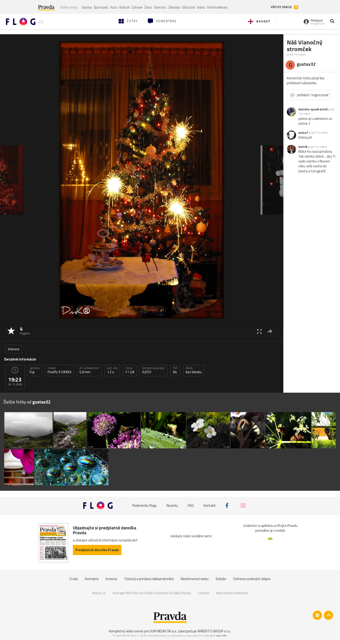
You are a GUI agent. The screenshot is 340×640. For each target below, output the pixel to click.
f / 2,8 (130, 370)
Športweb (101, 7)
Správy (87, 7)
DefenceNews (217, 7)
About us (99, 592)
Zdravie (136, 7)
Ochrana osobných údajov (252, 578)
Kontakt (210, 505)
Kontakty (92, 578)
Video (201, 7)
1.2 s (112, 370)
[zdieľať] (270, 331)
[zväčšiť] (259, 331)
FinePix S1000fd (59, 370)
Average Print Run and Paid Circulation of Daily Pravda (152, 592)
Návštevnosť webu (195, 578)
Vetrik (302, 146)
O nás (73, 578)
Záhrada (173, 7)
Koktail (124, 7)
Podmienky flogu (144, 505)
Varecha (160, 7)
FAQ (191, 505)
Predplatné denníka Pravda (97, 550)
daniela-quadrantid (313, 109)
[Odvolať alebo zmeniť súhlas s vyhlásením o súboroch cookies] (317, 615)
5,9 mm (89, 370)
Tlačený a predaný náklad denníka (149, 578)
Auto (113, 7)
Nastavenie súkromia (232, 592)
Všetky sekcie (281, 7)
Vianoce (13, 349)
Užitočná (188, 7)
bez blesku (194, 370)
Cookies (203, 592)
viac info (221, 635)
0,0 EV (153, 370)
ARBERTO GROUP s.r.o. (214, 631)
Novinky (172, 505)
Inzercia (111, 578)
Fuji (35, 370)
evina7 (303, 132)
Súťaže (221, 578)
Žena (148, 7)
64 (175, 370)
